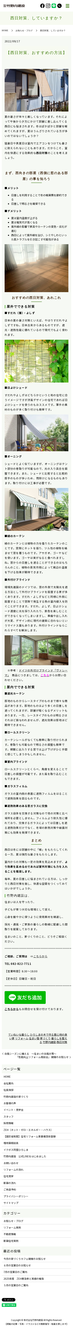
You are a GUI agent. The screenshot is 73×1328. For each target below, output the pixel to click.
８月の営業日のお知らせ (17, 1265)
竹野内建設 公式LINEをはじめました (25, 1156)
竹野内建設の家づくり (16, 1096)
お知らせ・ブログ (24, 30)
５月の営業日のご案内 (16, 1285)
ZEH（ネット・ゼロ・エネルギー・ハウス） (28, 1130)
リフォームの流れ (13, 1169)
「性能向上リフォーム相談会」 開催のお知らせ (42, 1057)
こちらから (40, 956)
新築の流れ (10, 1183)
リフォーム (21, 1038)
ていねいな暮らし (18, 1034)
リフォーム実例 (12, 1227)
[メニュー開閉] (67, 6)
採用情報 (8, 1123)
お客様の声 (10, 1103)
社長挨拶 (8, 1090)
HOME (5, 30)
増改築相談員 (11, 1143)
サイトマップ (11, 1203)
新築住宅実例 (11, 1241)
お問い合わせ (11, 1163)
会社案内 (8, 1083)
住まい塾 (34, 1038)
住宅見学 (8, 1176)
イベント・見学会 (13, 1110)
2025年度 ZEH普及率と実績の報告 (24, 1278)
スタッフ (8, 1116)
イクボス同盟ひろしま (16, 1149)
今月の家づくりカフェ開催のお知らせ (25, 1259)
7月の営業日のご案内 (15, 1272)
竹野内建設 (15, 895)
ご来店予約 (10, 1189)
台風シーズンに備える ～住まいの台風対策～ (30, 1053)
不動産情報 (10, 1234)
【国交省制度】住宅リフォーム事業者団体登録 (30, 1136)
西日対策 (62, 1042)
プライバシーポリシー (16, 1196)
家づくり (45, 1038)
